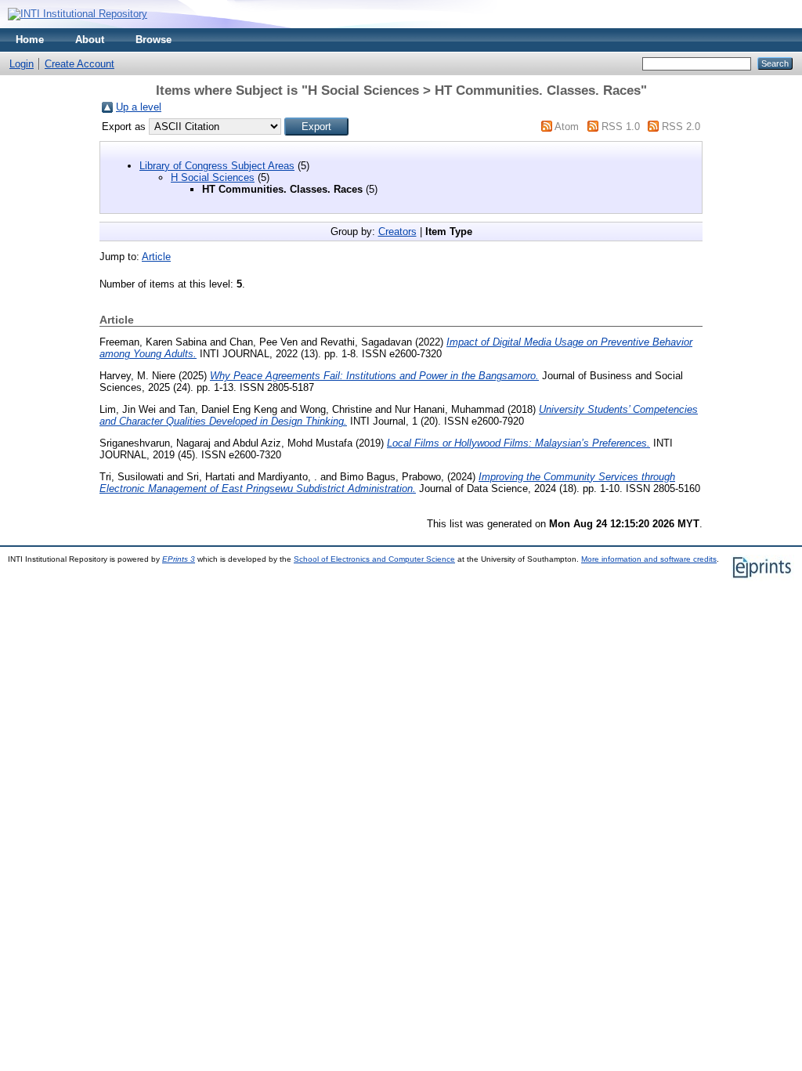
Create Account (79, 64)
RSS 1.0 (621, 126)
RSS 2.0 (681, 126)
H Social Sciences (213, 177)
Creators (397, 231)
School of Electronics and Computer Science (374, 559)
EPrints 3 (178, 559)
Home (30, 39)
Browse (153, 39)
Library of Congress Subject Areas (216, 166)
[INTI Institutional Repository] (77, 14)
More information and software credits (649, 559)
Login (21, 64)
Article (156, 256)
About (89, 39)
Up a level (138, 107)
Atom (567, 126)
